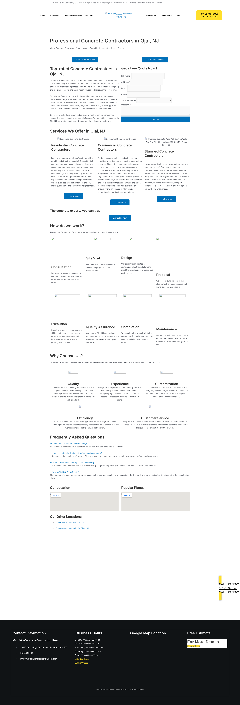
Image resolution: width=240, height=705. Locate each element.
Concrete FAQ (166, 15)
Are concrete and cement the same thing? (68, 443)
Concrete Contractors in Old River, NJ (72, 528)
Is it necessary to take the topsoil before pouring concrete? (76, 453)
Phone (124, 94)
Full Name (126, 76)
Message (126, 105)
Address (125, 82)
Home (42, 15)
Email (124, 88)
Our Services (53, 15)
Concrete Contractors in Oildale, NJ (71, 522)
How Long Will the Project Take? (64, 472)
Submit (155, 119)
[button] (55, 15)
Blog (178, 15)
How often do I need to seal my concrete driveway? (72, 462)
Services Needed (128, 100)
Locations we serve (73, 15)
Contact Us (151, 15)
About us (89, 15)
